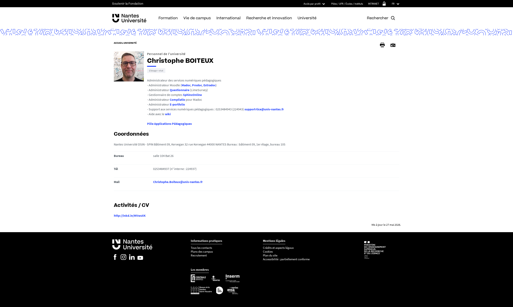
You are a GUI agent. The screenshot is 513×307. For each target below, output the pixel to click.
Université (307, 18)
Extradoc (209, 85)
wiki (168, 114)
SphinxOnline (192, 95)
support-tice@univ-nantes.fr (264, 109)
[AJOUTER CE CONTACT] (393, 45)
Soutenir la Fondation (127, 3)
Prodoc (197, 85)
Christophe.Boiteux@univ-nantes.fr (178, 182)
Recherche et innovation (269, 18)
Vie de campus (197, 18)
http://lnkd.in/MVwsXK (130, 215)
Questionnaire (179, 90)
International (228, 18)
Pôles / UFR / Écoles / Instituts (347, 3)
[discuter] (156, 71)
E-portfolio (177, 104)
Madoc (186, 85)
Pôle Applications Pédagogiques (169, 124)
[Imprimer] (382, 45)
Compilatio (177, 100)
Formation (168, 18)
